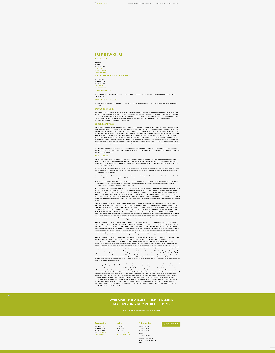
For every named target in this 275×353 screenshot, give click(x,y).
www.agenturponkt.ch (100, 72)
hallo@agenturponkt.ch (101, 70)
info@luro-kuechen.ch (100, 87)
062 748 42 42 (99, 85)
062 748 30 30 (98, 68)
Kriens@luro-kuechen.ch (123, 334)
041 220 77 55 (125, 332)
